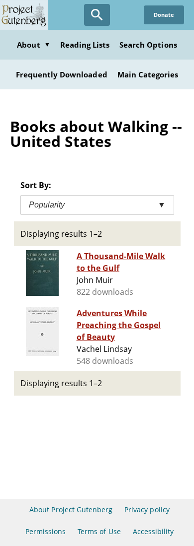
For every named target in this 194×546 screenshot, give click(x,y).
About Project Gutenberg (70, 509)
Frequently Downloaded (61, 74)
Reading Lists (85, 45)
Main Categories (148, 74)
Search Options (148, 45)
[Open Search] (97, 15)
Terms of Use (99, 531)
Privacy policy (147, 509)
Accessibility (153, 531)
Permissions (45, 531)
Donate (164, 14)
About (33, 45)
